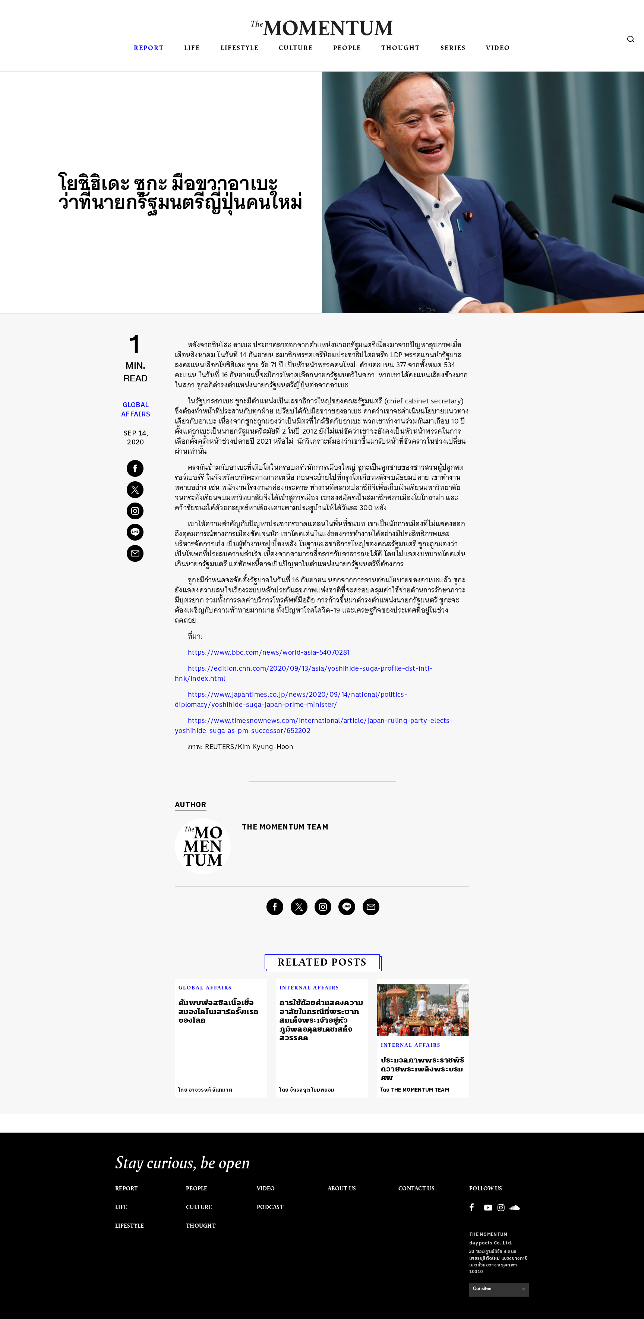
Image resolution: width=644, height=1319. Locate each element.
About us (342, 1188)
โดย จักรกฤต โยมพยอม (307, 1090)
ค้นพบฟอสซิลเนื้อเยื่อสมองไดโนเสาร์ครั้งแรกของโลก (219, 1011)
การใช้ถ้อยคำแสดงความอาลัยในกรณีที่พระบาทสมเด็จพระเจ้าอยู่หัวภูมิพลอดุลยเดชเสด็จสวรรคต (321, 1020)
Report (149, 47)
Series (453, 47)
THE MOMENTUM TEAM (285, 827)
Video (498, 47)
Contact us (416, 1188)
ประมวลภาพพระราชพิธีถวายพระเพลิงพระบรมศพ (423, 1068)
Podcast (270, 1207)
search (631, 39)
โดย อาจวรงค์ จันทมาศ (206, 1090)
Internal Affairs (309, 987)
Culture (296, 47)
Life (192, 47)
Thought (400, 47)
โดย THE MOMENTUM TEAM (415, 1090)
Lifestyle (240, 47)
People (347, 47)
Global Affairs (135, 410)
